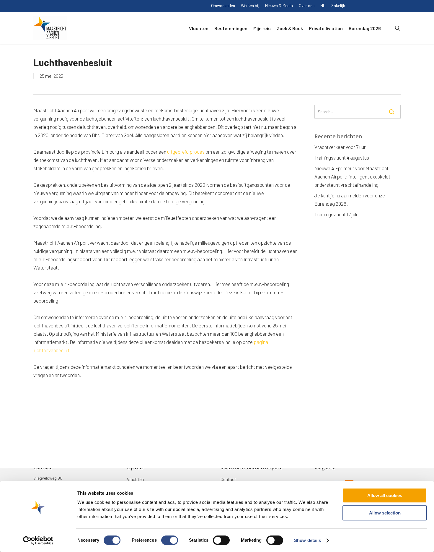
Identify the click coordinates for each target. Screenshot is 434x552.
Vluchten (135, 479)
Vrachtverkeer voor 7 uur (340, 147)
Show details (307, 540)
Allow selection (385, 512)
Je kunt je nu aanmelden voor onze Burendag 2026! (349, 199)
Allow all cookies (384, 495)
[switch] (169, 540)
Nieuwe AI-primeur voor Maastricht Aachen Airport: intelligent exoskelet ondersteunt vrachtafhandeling (352, 176)
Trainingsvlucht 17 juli (335, 214)
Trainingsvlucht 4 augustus (341, 157)
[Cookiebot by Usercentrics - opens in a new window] (38, 540)
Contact (228, 479)
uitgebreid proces (186, 152)
